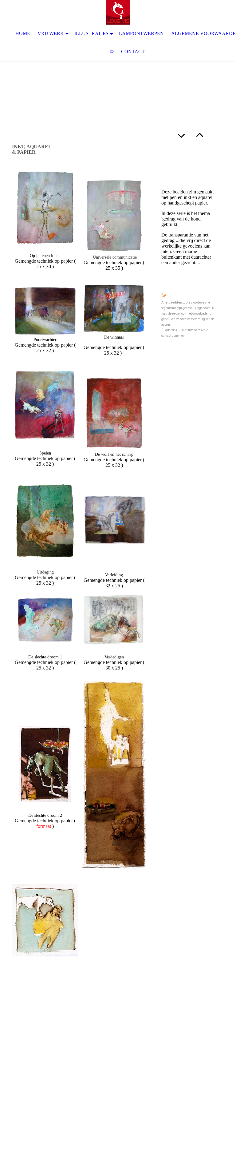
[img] (118, 12)
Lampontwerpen (141, 33)
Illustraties (91, 33)
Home (22, 33)
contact (133, 51)
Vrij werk (50, 33)
